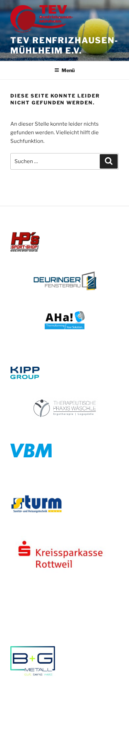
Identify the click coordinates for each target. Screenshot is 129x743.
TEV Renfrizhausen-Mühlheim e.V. (64, 45)
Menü (68, 70)
